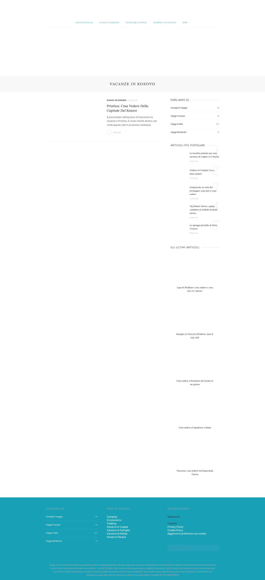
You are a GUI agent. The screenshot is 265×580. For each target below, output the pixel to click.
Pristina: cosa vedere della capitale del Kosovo (127, 108)
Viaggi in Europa (109, 22)
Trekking (111, 523)
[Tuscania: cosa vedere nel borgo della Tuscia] (195, 453)
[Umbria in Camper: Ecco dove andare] (179, 174)
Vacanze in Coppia (117, 526)
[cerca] (247, 9)
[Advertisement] (132, 50)
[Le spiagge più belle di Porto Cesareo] (179, 229)
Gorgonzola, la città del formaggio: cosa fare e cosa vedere (203, 191)
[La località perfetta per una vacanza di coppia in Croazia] (179, 157)
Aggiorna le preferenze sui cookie (186, 533)
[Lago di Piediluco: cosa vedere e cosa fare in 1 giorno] (195, 270)
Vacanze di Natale (117, 533)
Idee (185, 22)
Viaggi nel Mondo (136, 22)
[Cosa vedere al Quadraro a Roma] (195, 410)
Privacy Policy (175, 526)
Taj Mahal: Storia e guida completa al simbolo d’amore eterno (203, 210)
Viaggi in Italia (84, 22)
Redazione (173, 516)
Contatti (172, 523)
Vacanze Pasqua (116, 536)
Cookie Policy (175, 530)
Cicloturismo (114, 520)
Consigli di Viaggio (164, 22)
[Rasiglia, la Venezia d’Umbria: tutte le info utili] (195, 316)
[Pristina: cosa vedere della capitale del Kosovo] (73, 116)
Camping (112, 516)
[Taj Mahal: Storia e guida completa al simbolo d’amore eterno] (179, 210)
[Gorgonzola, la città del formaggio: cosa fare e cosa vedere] (179, 191)
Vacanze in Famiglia (118, 530)
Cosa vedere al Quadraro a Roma (195, 427)
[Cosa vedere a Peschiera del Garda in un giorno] (195, 363)
